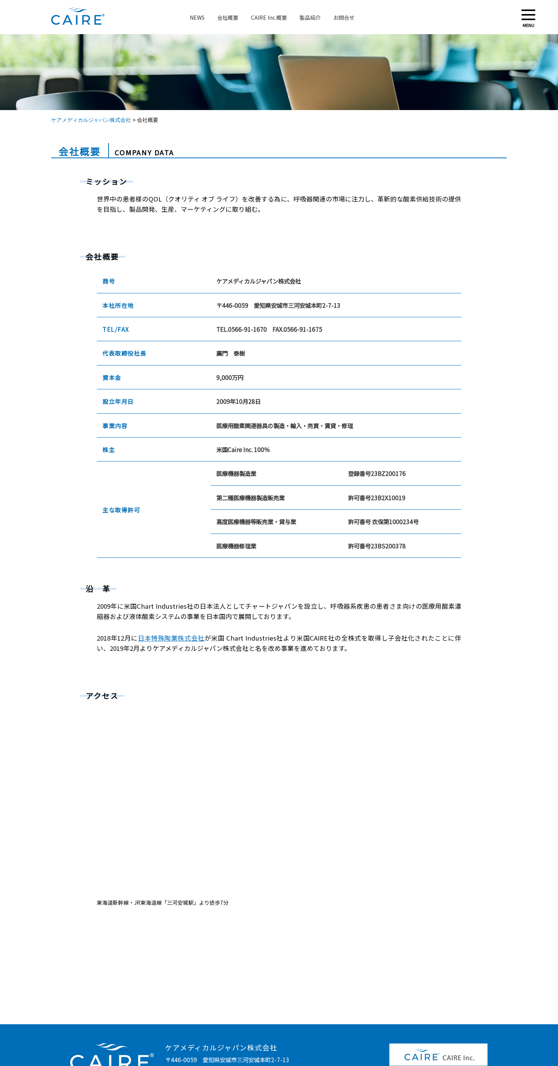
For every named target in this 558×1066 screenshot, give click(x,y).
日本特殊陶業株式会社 (171, 637)
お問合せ (344, 17)
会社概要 (227, 17)
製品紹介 (310, 17)
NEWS (197, 17)
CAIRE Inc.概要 (269, 17)
